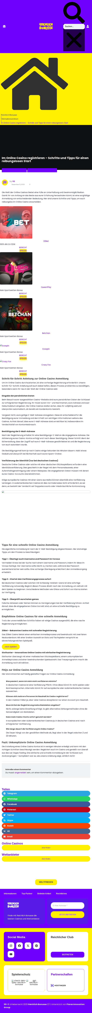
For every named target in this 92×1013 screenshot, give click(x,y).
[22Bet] (16, 238)
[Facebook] (19, 945)
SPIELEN (23, 250)
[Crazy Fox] (5, 361)
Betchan (46, 333)
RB (13, 181)
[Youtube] (11, 954)
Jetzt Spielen (11, 646)
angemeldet (20, 772)
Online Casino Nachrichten (42, 170)
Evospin (46, 349)
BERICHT (23, 247)
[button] (4, 26)
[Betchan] (16, 330)
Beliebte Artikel (44, 894)
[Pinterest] (36, 945)
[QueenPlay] (16, 284)
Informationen (10, 894)
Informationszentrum (14, 170)
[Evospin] (4, 345)
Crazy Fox (46, 364)
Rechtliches (61, 894)
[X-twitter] (28, 945)
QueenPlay (46, 287)
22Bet (46, 241)
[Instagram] (11, 945)
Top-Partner (27, 894)
